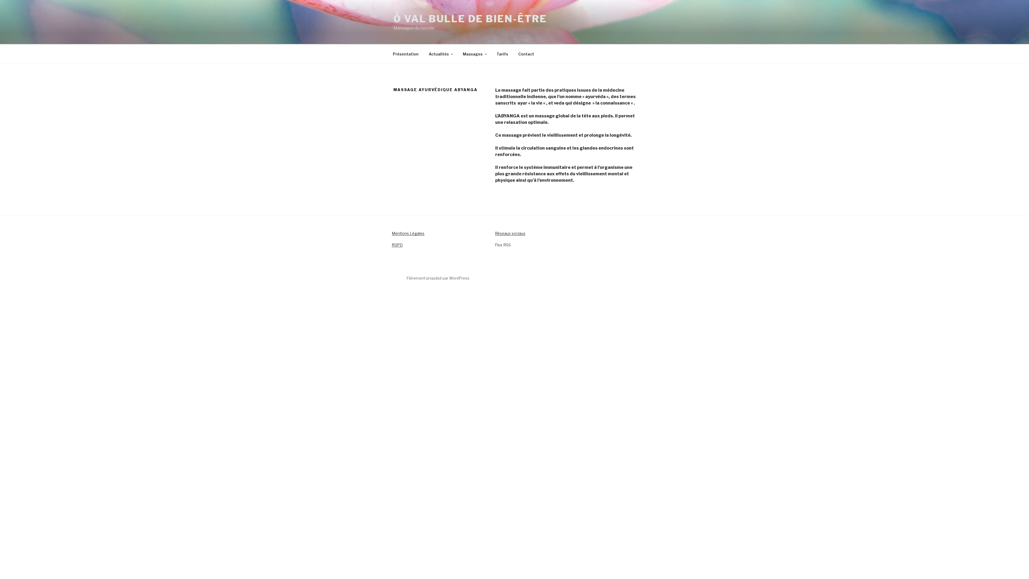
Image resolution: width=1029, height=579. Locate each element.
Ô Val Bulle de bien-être (470, 19)
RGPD (397, 245)
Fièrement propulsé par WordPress (438, 278)
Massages (473, 54)
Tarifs (502, 54)
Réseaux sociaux (510, 233)
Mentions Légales (408, 233)
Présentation (406, 54)
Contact (526, 54)
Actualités (439, 54)
